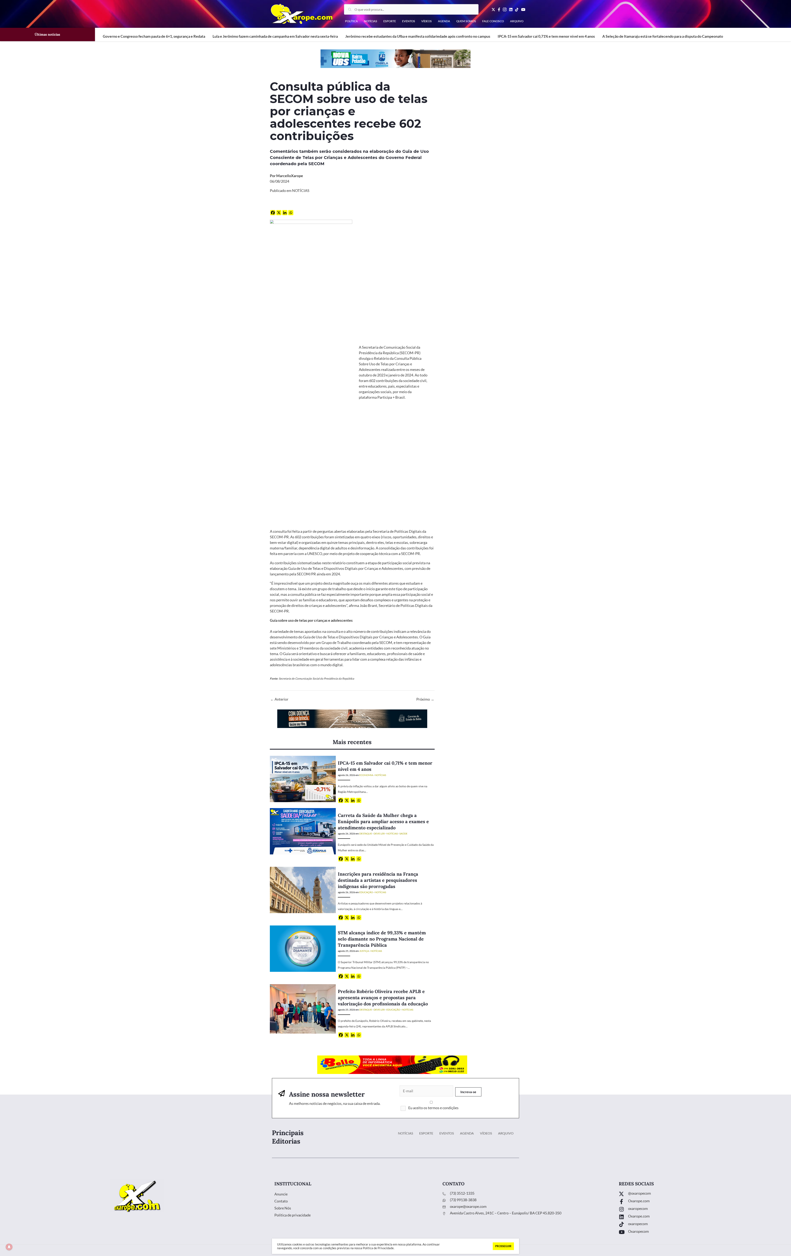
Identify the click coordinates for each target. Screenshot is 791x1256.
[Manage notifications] (9, 1247)
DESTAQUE (365, 833)
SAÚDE (403, 833)
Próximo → (425, 699)
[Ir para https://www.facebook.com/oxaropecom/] (701, 1202)
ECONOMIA (366, 775)
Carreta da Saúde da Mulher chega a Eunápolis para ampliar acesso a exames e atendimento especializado (383, 821)
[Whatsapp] (290, 212)
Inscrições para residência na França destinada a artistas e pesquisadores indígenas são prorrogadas (378, 880)
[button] (468, 1091)
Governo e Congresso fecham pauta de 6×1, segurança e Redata (154, 36)
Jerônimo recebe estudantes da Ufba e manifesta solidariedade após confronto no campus (417, 36)
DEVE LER (379, 833)
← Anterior (279, 699)
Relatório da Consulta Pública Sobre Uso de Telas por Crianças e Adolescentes (390, 364)
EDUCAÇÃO (366, 892)
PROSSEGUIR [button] (503, 1246)
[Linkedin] (284, 212)
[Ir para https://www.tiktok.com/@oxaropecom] (701, 1225)
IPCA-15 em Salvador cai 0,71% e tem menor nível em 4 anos (546, 36)
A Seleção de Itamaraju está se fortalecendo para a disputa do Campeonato (662, 36)
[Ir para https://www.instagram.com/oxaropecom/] (701, 1209)
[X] (278, 212)
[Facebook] (272, 212)
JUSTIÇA (364, 950)
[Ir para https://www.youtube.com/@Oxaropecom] (701, 1232)
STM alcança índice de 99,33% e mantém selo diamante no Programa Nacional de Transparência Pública (382, 939)
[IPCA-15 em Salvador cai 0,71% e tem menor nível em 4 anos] (303, 778)
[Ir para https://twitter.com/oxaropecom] (701, 1194)
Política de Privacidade (378, 1248)
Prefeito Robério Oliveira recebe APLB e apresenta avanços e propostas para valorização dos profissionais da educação (383, 997)
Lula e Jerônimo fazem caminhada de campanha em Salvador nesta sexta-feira (275, 36)
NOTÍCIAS (300, 190)
